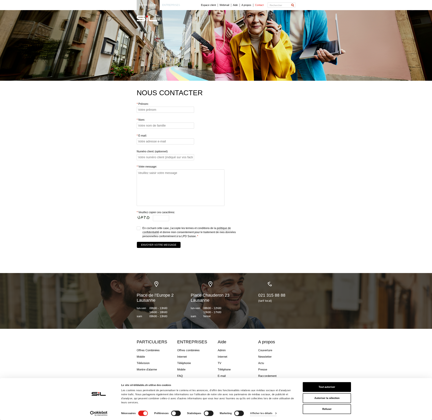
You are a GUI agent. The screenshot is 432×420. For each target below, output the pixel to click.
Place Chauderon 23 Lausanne (210, 298)
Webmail (224, 5)
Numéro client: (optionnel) (152, 151)
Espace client (208, 5)
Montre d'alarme (147, 369)
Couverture (265, 350)
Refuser (327, 409)
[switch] (176, 413)
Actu (261, 363)
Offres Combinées (148, 350)
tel (270, 284)
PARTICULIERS (152, 341)
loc (157, 284)
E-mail (222, 376)
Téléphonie (184, 363)
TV (219, 363)
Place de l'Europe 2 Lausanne (155, 298)
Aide (235, 5)
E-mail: (142, 135)
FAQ (180, 376)
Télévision (143, 363)
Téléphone (224, 369)
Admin (222, 350)
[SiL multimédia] (151, 19)
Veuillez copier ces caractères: (156, 212)
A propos (246, 5)
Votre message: (147, 166)
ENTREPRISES (192, 341)
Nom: (141, 119)
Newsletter (265, 356)
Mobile (141, 356)
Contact (259, 5)
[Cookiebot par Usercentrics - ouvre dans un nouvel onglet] (99, 413)
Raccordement (267, 376)
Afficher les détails (261, 413)
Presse (262, 369)
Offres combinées (188, 350)
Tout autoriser (327, 386)
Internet (182, 356)
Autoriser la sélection (327, 398)
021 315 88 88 (271, 295)
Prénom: (143, 103)
